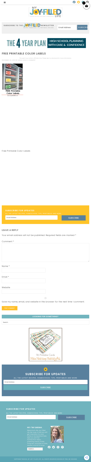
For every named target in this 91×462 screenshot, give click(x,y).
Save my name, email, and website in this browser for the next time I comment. (43, 301)
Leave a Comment (29, 60)
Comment (8, 241)
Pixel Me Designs (71, 459)
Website (6, 287)
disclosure (54, 58)
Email (5, 276)
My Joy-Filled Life (45, 12)
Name (6, 266)
